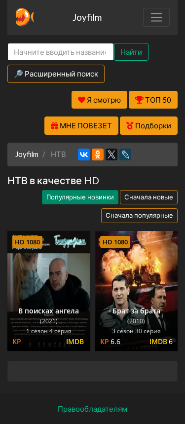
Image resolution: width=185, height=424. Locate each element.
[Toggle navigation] (156, 17)
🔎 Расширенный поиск (56, 73)
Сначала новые (148, 197)
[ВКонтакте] (84, 154)
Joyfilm (87, 17)
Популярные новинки (80, 197)
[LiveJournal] (125, 154)
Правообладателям (92, 408)
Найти (131, 51)
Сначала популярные (139, 215)
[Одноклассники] (98, 154)
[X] (111, 154)
